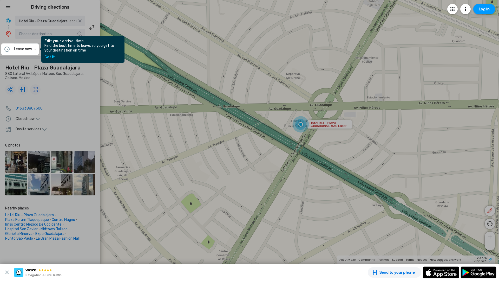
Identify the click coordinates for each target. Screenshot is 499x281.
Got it (49, 57)
